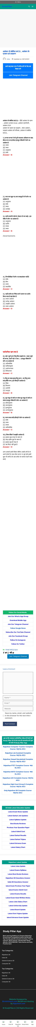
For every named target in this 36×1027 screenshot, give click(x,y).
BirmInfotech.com (9, 1001)
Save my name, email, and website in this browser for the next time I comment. (18, 715)
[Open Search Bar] (29, 6)
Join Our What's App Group (18, 616)
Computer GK (6, 963)
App (32, 1024)
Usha (8, 59)
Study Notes (25, 1024)
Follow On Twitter (18, 644)
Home (3, 1024)
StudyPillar (7, 6)
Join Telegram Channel (18, 75)
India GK (4, 957)
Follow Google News (18, 628)
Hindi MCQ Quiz (11, 650)
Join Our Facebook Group (18, 636)
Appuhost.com (19, 1003)
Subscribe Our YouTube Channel (18, 632)
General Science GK (8, 960)
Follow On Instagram (18, 640)
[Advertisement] (18, 28)
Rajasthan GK (6, 954)
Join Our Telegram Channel (18, 624)
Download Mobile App (18, 620)
